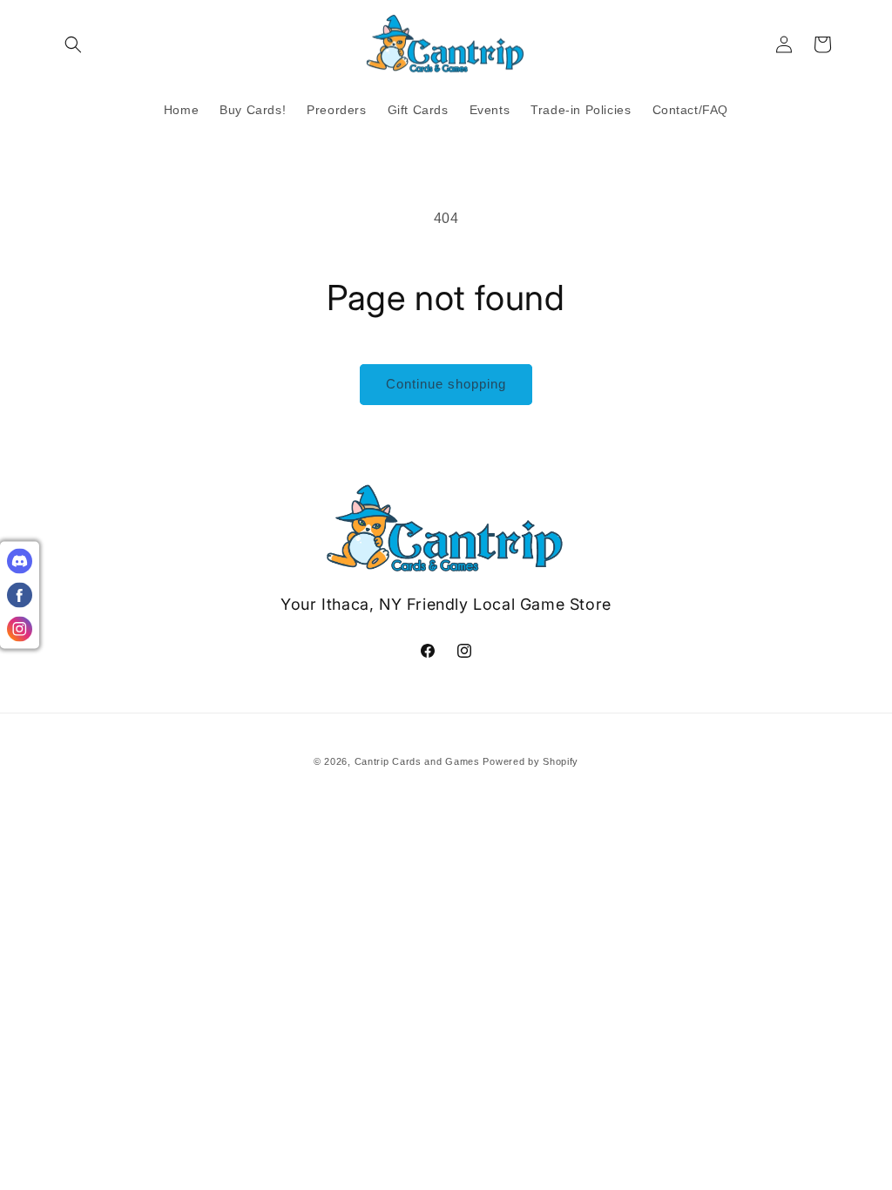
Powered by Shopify (530, 761)
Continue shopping (446, 383)
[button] (73, 44)
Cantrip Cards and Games (417, 761)
